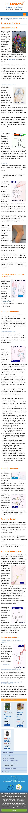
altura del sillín (12, 59)
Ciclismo (10, 18)
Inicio (7, 18)
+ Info (5, 723)
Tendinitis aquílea (7, 301)
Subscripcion (5, 781)
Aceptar (14, 810)
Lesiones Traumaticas (8, 758)
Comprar (6, 724)
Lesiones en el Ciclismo (17, 18)
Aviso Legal (14, 781)
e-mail (10, 781)
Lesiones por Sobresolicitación (10, 760)
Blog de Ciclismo (6, 771)
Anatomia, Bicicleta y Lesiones (11, 763)
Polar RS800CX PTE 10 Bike (7, 740)
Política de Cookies (21, 781)
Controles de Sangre (7, 752)
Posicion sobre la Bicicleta (9, 768)
